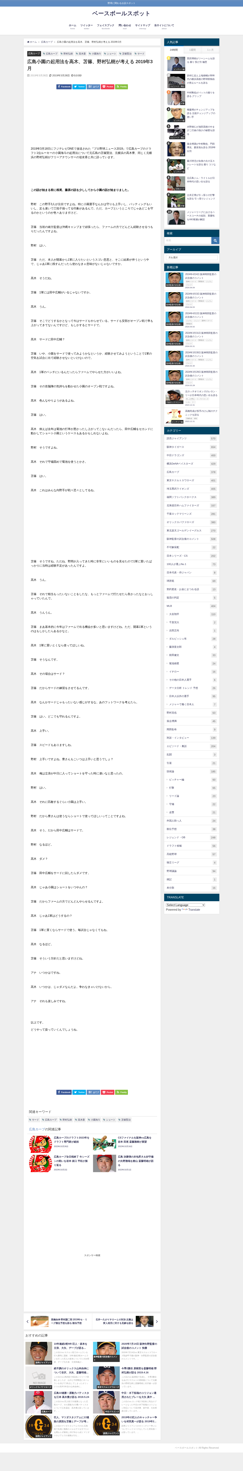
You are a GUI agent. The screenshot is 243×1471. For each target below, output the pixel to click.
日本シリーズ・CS (191, 555)
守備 (192, 804)
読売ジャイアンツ (191, 438)
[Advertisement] (92, 120)
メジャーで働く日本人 (192, 704)
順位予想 (191, 829)
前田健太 (192, 655)
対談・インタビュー (191, 737)
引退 (191, 763)
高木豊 (82, 53)
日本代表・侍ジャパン (191, 572)
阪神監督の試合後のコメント (191, 539)
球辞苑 (191, 581)
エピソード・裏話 (191, 746)
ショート (111, 53)
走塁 (192, 812)
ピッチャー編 (192, 779)
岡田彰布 (191, 729)
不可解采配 (191, 547)
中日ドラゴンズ (191, 455)
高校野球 (191, 854)
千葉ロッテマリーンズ (191, 514)
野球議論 (191, 871)
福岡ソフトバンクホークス (191, 497)
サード (141, 53)
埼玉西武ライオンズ (191, 488)
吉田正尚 (192, 630)
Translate (194, 909)
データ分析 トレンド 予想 (192, 688)
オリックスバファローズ (191, 522)
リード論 (192, 796)
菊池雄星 (192, 663)
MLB (191, 606)
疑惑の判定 (191, 597)
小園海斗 (96, 53)
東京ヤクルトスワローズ (191, 480)
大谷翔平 (192, 614)
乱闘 (191, 754)
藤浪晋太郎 (192, 647)
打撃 (192, 787)
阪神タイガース (191, 447)
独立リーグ (191, 862)
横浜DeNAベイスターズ (191, 463)
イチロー (192, 671)
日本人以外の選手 (192, 696)
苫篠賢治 (126, 53)
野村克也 (191, 712)
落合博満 (191, 721)
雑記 (191, 879)
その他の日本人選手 (192, 679)
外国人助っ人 (191, 820)
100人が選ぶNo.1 (191, 564)
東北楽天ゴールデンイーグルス (191, 530)
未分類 (191, 887)
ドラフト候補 (191, 845)
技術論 (191, 771)
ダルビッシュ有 (192, 638)
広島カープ (34, 53)
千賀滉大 (192, 622)
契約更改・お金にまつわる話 (191, 589)
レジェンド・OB (191, 837)
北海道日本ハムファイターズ (191, 505)
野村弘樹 (68, 53)
